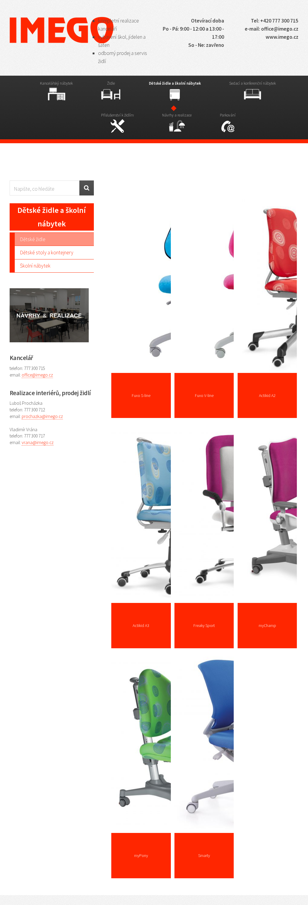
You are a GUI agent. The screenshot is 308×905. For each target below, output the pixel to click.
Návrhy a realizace (177, 115)
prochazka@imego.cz (42, 416)
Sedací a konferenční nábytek (252, 83)
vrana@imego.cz (38, 442)
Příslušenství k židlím (117, 115)
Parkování (228, 115)
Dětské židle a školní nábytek (175, 83)
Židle (111, 83)
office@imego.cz (37, 375)
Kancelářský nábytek (56, 83)
